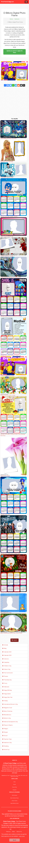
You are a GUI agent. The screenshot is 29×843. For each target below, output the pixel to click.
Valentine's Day (7, 742)
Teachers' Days (7, 739)
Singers (5, 732)
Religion (5, 728)
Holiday (5, 701)
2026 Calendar (14, 795)
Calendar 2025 (7, 652)
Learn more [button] (22, 836)
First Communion (8, 673)
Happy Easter (7, 694)
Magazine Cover (7, 707)
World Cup (6, 749)
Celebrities (6, 662)
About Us (19, 831)
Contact (14, 784)
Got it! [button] (14, 840)
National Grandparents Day (10, 721)
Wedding (6, 746)
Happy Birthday (7, 690)
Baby (5, 648)
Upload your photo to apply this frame (15, 51)
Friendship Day (7, 680)
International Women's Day (10, 704)
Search (15, 640)
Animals (5, 645)
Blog (13, 831)
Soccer (5, 735)
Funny (5, 683)
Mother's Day (7, 718)
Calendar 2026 (7, 655)
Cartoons (16, 19)
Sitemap (8, 831)
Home (11, 19)
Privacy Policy (14, 787)
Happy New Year (7, 697)
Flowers (5, 676)
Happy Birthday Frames (14, 803)
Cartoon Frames (14, 800)
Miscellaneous (7, 715)
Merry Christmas (7, 711)
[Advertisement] (14, 102)
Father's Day (6, 669)
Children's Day (7, 666)
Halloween (6, 687)
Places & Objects (8, 725)
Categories (14, 789)
